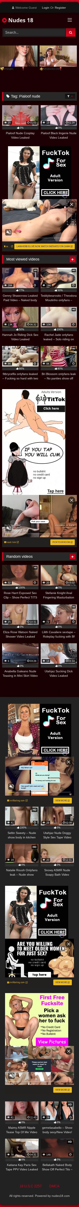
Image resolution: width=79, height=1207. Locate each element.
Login (45, 7)
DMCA (54, 1186)
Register (60, 7)
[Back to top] (66, 1194)
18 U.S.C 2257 (31, 1186)
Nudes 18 (20, 20)
